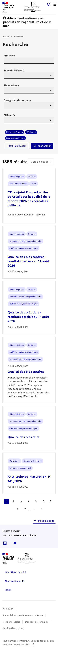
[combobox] (29, 75)
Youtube (15, 543)
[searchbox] (8, 76)
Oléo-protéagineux (14, 138)
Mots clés (9, 55)
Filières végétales (13, 132)
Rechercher (44, 146)
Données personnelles (36, 622)
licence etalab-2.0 (22, 644)
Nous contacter (13, 581)
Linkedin (5, 543)
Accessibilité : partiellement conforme (22, 615)
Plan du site (8, 608)
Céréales (30, 132)
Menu (55, 4)
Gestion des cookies (13, 628)
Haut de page (45, 521)
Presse (8, 589)
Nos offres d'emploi (15, 572)
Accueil (5, 36)
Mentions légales (11, 622)
